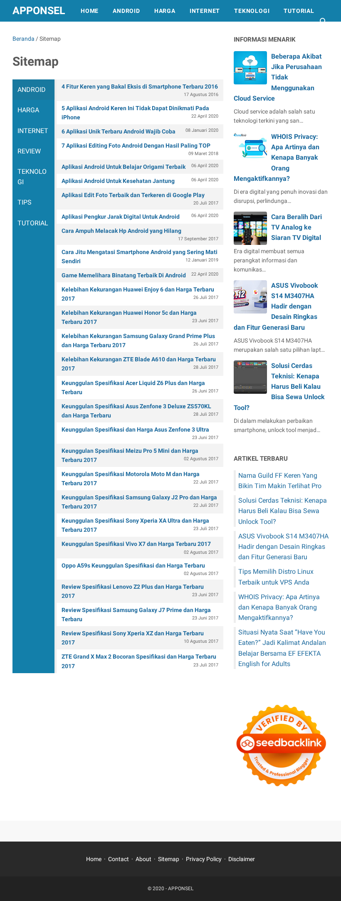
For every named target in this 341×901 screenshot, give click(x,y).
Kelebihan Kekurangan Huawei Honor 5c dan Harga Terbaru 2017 (140, 317)
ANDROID (126, 10)
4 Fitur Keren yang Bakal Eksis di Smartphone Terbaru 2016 (140, 90)
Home (93, 859)
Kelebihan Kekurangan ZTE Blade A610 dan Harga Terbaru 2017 (140, 364)
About (143, 859)
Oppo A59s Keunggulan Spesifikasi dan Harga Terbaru (140, 569)
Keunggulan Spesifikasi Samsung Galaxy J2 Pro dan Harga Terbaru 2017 (140, 502)
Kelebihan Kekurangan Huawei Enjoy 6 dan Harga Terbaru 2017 (140, 294)
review (29, 151)
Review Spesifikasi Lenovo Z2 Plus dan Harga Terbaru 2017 (140, 591)
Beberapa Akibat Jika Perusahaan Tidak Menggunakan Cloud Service (278, 77)
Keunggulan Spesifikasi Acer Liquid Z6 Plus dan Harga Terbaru (140, 387)
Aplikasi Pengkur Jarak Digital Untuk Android (140, 216)
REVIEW (89, 32)
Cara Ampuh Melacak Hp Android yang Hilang (140, 234)
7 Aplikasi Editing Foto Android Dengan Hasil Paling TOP (140, 149)
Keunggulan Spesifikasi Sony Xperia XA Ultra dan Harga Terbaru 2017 (140, 525)
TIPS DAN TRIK (42, 32)
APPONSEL (38, 11)
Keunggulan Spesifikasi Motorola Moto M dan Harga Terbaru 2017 (140, 478)
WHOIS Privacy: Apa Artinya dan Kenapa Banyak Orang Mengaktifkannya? (276, 158)
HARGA (164, 10)
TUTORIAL (299, 10)
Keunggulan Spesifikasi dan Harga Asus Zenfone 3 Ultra (140, 433)
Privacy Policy (204, 859)
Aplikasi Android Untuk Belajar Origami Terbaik (140, 166)
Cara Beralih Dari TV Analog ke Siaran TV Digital (296, 227)
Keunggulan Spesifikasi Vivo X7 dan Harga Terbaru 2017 (140, 548)
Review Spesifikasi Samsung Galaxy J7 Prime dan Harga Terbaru (140, 614)
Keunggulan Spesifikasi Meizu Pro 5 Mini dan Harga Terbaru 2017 (140, 455)
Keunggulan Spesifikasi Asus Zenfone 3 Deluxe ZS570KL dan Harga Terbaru (140, 411)
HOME (90, 10)
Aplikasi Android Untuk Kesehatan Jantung (140, 180)
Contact (118, 859)
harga (28, 110)
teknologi (32, 177)
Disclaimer (241, 859)
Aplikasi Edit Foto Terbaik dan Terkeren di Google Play (140, 199)
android (31, 90)
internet (32, 131)
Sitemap (168, 859)
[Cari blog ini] (324, 22)
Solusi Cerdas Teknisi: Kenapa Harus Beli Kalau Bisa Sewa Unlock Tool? (279, 387)
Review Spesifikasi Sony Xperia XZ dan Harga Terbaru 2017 (140, 638)
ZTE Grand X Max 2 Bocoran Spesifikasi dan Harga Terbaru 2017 (140, 661)
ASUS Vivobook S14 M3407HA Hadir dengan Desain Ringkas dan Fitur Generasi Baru (276, 306)
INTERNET (205, 10)
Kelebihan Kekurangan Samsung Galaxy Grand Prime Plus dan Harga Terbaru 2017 (140, 340)
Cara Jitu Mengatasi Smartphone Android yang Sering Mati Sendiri (140, 256)
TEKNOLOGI (251, 10)
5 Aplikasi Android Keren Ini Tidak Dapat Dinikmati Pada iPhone (140, 113)
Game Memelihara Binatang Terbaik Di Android (140, 275)
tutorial (32, 223)
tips (24, 202)
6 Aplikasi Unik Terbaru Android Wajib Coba (140, 131)
